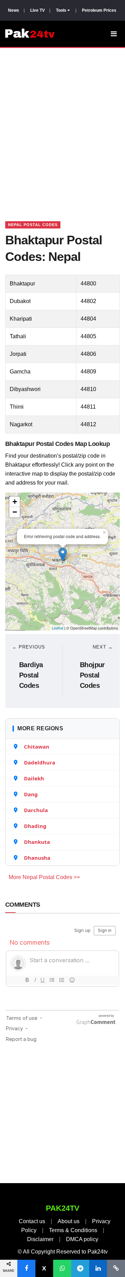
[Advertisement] (62, 126)
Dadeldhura (39, 762)
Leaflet (57, 628)
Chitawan (36, 746)
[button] (26, 1268)
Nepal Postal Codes (33, 225)
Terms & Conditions (73, 1230)
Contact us (32, 1221)
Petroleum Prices (99, 10)
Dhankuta (37, 841)
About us (69, 1221)
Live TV (37, 10)
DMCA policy (82, 1239)
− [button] (14, 512)
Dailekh (34, 778)
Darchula (36, 810)
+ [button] (14, 501)
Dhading (35, 825)
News (13, 10)
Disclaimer (40, 1239)
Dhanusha (37, 857)
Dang (31, 794)
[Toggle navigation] (114, 33)
